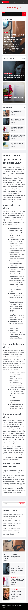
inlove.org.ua (14, 7)
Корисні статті (8, 73)
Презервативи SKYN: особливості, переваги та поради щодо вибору (14, 38)
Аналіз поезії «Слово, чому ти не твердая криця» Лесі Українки (17, 121)
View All (23, 58)
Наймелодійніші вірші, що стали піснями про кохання (17, 128)
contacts (4, 607)
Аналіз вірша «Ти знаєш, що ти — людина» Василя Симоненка (18, 137)
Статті (5, 32)
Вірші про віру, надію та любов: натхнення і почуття (18, 144)
